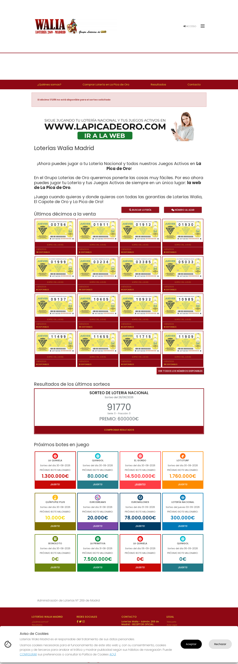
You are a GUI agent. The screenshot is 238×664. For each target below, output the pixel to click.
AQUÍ (112, 654)
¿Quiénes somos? (40, 621)
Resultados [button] (158, 84)
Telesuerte (171, 621)
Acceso (191, 26)
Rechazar (220, 644)
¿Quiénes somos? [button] (49, 84)
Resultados (37, 624)
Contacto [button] (194, 84)
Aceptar (191, 644)
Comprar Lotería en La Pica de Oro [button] (106, 84)
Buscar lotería (141, 210)
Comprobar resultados (119, 429)
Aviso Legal (172, 624)
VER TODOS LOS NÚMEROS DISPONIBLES (180, 371)
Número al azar (184, 210)
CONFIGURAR (28, 654)
